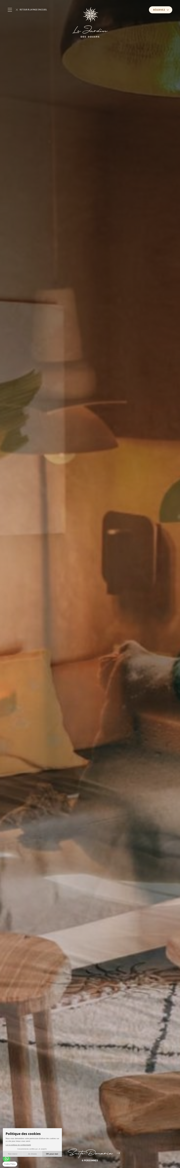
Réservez (159, 10)
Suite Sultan (118, 1153)
